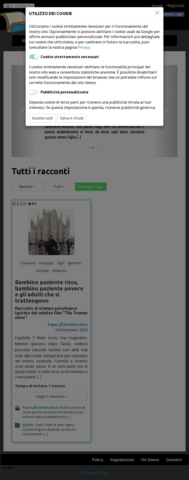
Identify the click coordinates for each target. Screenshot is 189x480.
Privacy (84, 47)
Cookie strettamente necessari (70, 56)
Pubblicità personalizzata (64, 92)
